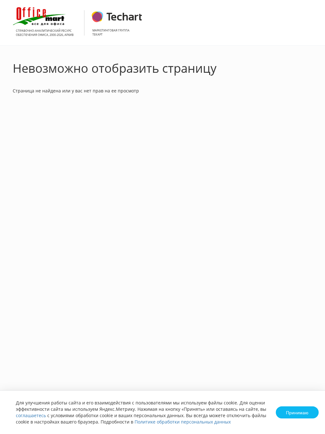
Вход (310, 26)
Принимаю (297, 412)
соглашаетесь (31, 415)
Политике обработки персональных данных (183, 422)
